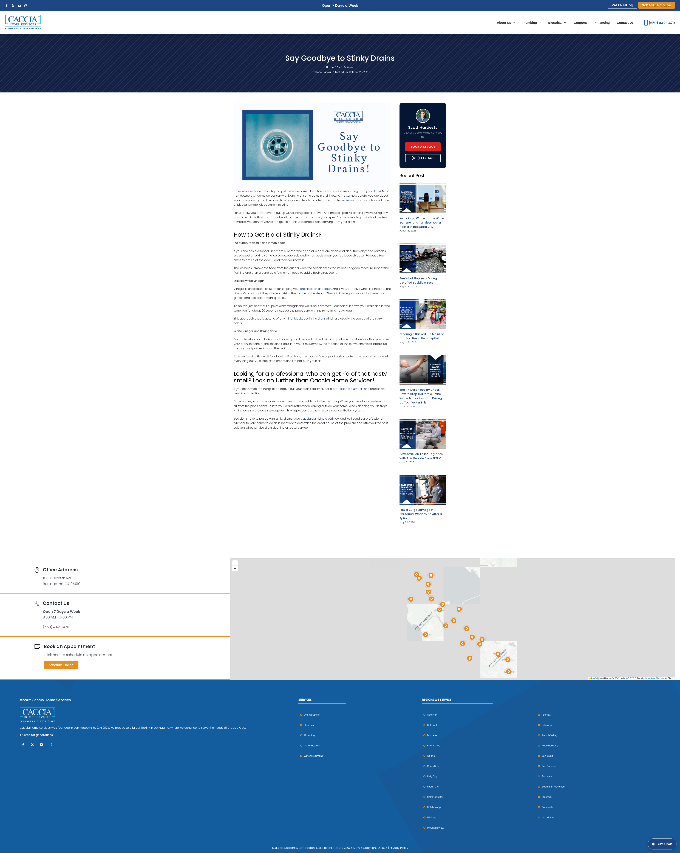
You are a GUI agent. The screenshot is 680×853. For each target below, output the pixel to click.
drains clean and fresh (315, 289)
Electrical (555, 22)
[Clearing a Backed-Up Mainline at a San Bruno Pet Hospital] (423, 314)
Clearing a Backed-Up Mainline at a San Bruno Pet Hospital (422, 336)
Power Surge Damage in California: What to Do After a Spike (421, 514)
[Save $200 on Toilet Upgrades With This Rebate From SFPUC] (423, 434)
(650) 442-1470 (662, 22)
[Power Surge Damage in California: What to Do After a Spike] (423, 490)
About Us (504, 22)
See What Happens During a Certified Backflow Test (420, 280)
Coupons (581, 22)
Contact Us (625, 22)
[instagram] (50, 744)
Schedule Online (656, 5)
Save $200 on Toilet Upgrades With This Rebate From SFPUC (421, 456)
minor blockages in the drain (305, 319)
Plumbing (529, 22)
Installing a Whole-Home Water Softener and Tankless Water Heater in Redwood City (422, 222)
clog (242, 348)
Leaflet (594, 678)
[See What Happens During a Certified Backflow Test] (423, 258)
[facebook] (23, 744)
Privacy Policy (399, 848)
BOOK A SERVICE (423, 147)
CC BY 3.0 (631, 678)
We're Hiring (622, 5)
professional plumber (347, 389)
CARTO (615, 678)
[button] (472, 637)
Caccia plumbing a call (317, 419)
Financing (602, 22)
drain (376, 191)
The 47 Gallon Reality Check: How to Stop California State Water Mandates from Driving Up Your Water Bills (421, 396)
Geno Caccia (323, 72)
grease (349, 200)
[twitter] (32, 744)
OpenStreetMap (652, 678)
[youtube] (41, 744)
